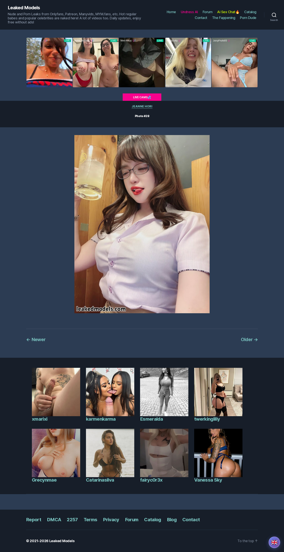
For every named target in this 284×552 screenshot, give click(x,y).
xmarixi (39, 419)
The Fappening (223, 18)
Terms (90, 519)
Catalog (250, 12)
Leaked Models (24, 7)
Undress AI (189, 12)
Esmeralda (151, 419)
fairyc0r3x (151, 480)
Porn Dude (248, 18)
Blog (172, 519)
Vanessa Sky (208, 480)
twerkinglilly (207, 419)
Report (33, 519)
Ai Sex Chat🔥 (228, 12)
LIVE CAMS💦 (142, 97)
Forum (208, 12)
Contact (201, 18)
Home (171, 12)
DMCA (54, 519)
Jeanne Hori (142, 106)
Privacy (111, 519)
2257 (72, 519)
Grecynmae (44, 480)
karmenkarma (101, 419)
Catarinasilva (100, 480)
